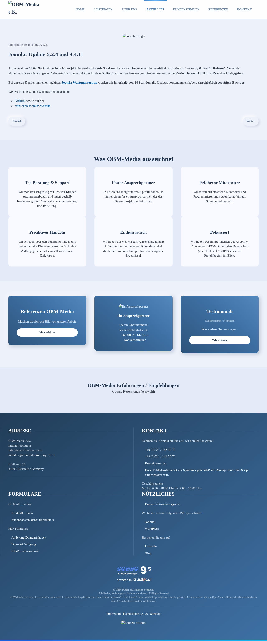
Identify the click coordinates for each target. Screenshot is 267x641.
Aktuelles (155, 9)
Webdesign (15, 455)
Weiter (250, 121)
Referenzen (218, 9)
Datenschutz (131, 613)
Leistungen (103, 9)
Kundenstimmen (186, 9)
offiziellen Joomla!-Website (32, 106)
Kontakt (244, 9)
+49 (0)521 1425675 (134, 335)
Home (80, 9)
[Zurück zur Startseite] (27, 9)
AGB (144, 613)
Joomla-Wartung (36, 455)
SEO (52, 455)
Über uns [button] (129, 9)
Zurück (17, 121)
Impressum (113, 613)
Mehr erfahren (47, 332)
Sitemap (155, 613)
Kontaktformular (135, 340)
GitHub (20, 101)
